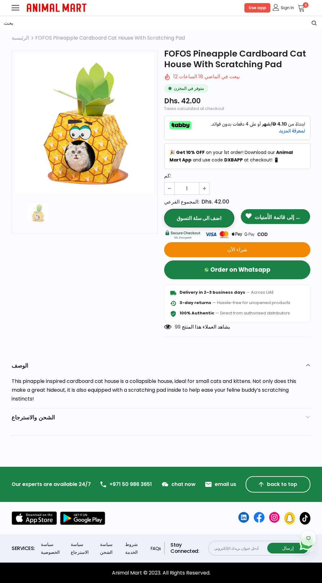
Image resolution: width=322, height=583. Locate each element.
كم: (167, 175)
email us (225, 484)
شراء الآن (237, 249)
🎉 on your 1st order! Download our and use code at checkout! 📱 (231, 156)
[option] (84, 123)
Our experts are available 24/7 (51, 484)
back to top (282, 484)
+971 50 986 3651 (130, 484)
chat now (183, 484)
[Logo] (56, 8)
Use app (257, 8)
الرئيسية (20, 37)
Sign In (287, 8)
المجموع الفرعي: (181, 201)
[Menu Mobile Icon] (15, 8)
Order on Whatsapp (240, 270)
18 (177, 326)
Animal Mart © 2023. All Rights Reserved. (161, 572)
